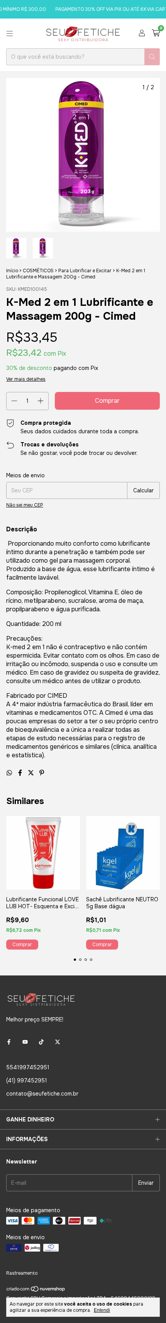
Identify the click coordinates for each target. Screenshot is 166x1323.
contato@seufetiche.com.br (42, 1093)
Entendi (102, 1310)
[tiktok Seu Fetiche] (41, 1041)
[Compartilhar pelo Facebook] (21, 773)
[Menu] (9, 33)
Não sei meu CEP (24, 505)
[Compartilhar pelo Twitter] (32, 773)
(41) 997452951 (26, 1080)
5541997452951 (27, 1067)
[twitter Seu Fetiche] (57, 1041)
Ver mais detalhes (26, 379)
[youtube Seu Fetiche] (25, 1041)
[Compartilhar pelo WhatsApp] (10, 773)
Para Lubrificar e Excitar (85, 271)
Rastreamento (21, 1273)
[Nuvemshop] (36, 1290)
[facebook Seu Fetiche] (9, 1041)
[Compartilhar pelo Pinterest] (42, 773)
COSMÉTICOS (38, 271)
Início (12, 271)
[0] (156, 33)
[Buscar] (152, 56)
